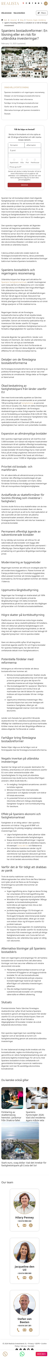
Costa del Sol (22, 845)
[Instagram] (26, 3)
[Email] (38, 3)
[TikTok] (32, 1349)
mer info (41, 1354)
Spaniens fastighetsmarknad (13, 282)
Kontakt (31, 1346)
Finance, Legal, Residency (36, 20)
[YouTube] (28, 1349)
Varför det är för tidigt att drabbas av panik (21, 106)
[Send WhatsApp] (22, 1354)
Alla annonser (6, 13)
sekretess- (12, 175)
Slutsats (7, 114)
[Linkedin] (24, 1349)
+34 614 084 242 (24, 1221)
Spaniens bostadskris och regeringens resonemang (24, 92)
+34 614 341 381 (24, 1325)
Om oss (24, 1346)
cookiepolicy (23, 175)
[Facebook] (32, 3)
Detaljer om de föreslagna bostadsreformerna (22, 96)
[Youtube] (35, 3)
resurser (13, 20)
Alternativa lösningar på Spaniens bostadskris (22, 110)
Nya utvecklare (19, 13)
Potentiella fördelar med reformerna (18, 99)
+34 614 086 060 (24, 1273)
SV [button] (46, 3)
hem (5, 20)
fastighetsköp (27, 403)
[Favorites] (23, 3)
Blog (21, 20)
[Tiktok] (29, 3)
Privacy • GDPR (34, 1343)
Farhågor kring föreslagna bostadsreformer (21, 103)
